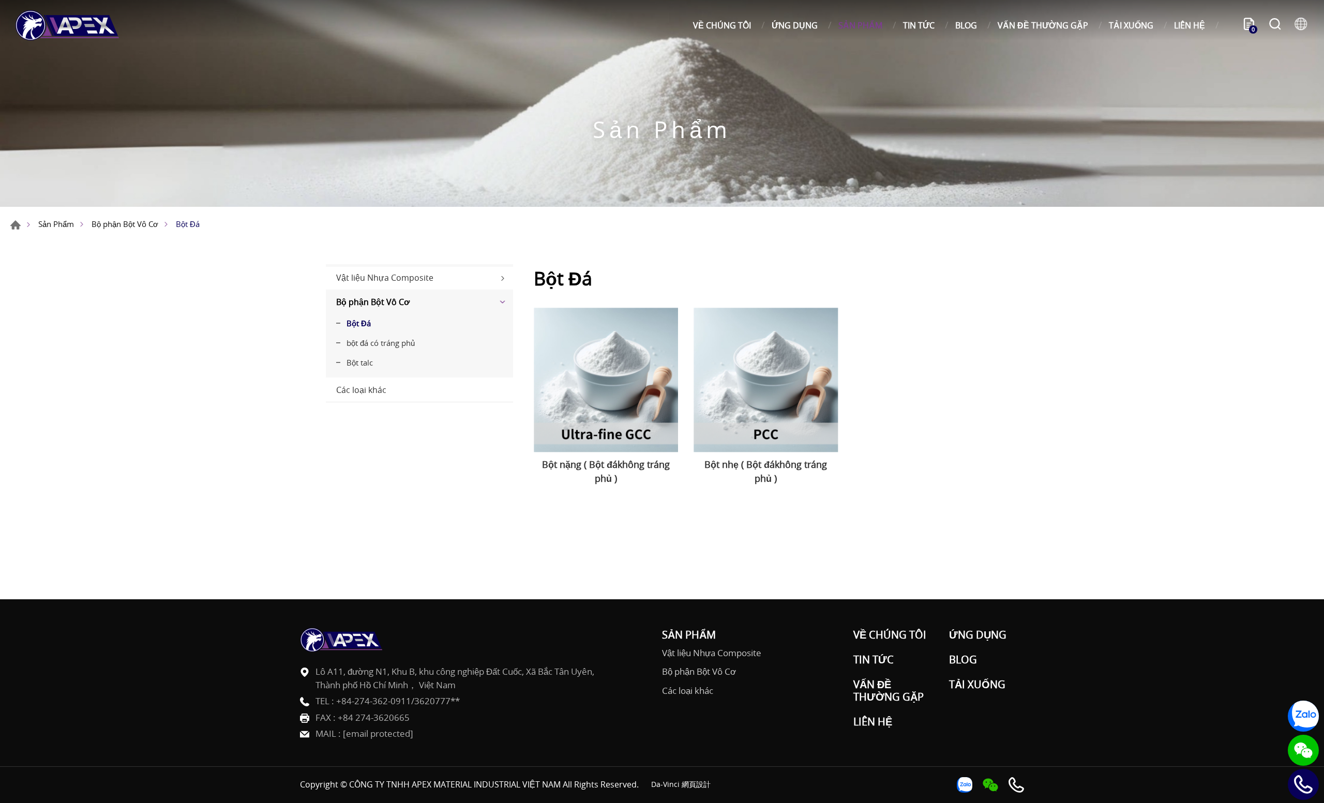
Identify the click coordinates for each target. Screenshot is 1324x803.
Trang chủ (15, 225)
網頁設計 (696, 784)
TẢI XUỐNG (1131, 25)
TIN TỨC (919, 25)
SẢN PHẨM (860, 25)
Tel (1303, 784)
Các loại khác (361, 390)
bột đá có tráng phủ (381, 343)
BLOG (966, 25)
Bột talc (360, 362)
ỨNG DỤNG (795, 25)
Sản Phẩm (56, 224)
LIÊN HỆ (1189, 25)
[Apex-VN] (67, 25)
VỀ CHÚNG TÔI (722, 25)
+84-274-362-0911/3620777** (398, 701)
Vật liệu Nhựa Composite (384, 277)
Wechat (1303, 750)
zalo (1303, 716)
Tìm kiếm (1275, 25)
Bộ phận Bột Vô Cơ (125, 224)
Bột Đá (359, 323)
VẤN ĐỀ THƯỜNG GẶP (1043, 25)
